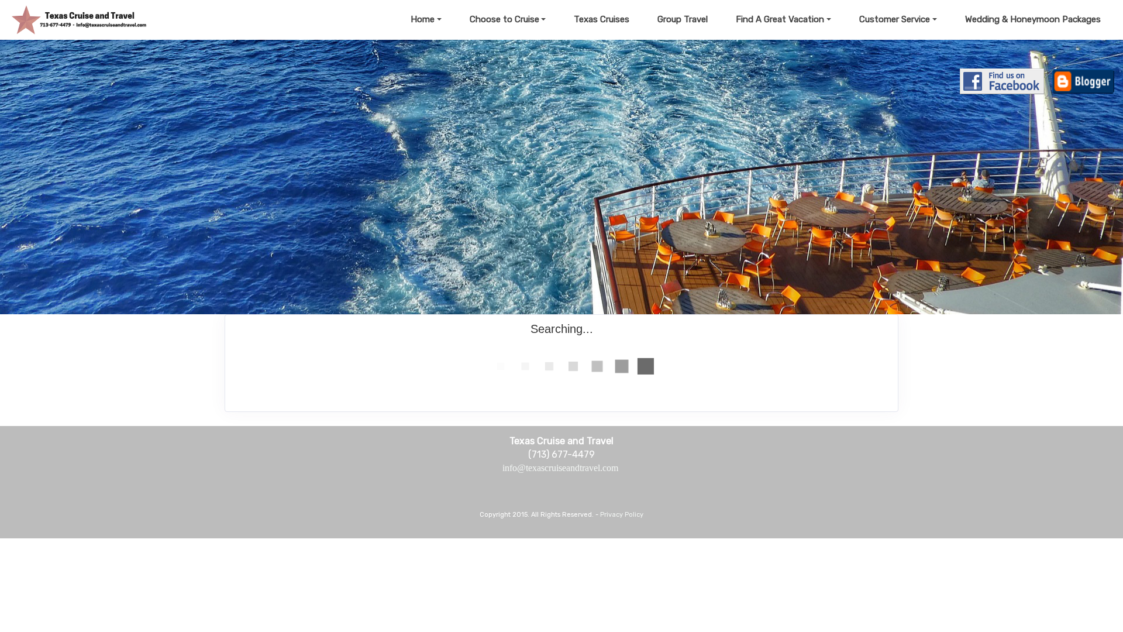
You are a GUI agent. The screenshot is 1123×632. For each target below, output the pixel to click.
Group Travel (682, 19)
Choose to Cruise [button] (504, 19)
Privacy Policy (621, 514)
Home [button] (423, 19)
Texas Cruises (601, 19)
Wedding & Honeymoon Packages (1033, 19)
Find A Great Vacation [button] (780, 19)
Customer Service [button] (894, 19)
